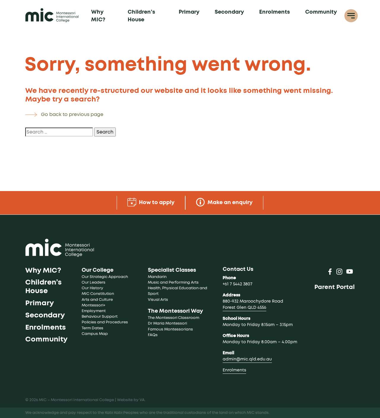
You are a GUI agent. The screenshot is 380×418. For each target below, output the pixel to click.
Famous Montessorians (170, 329)
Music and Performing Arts (173, 283)
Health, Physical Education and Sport (178, 291)
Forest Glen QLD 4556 (244, 308)
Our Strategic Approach (105, 277)
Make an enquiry (229, 202)
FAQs (153, 335)
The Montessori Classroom (173, 318)
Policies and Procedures (105, 322)
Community (321, 12)
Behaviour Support (100, 317)
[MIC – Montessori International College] (52, 15)
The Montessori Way (175, 311)
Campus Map (95, 334)
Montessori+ (93, 305)
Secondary (229, 12)
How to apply (156, 202)
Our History (92, 288)
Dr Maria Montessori (167, 323)
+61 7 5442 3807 (237, 284)
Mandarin (157, 277)
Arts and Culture (97, 300)
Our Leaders (93, 283)
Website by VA (131, 400)
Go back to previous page (72, 114)
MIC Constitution (98, 294)
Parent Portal (334, 287)
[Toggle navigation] (351, 16)
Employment (94, 311)
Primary (189, 12)
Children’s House (141, 16)
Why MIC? (98, 16)
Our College (97, 270)
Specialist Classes (172, 270)
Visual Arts (158, 300)
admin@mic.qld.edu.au (247, 359)
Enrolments (274, 12)
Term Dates (92, 328)
